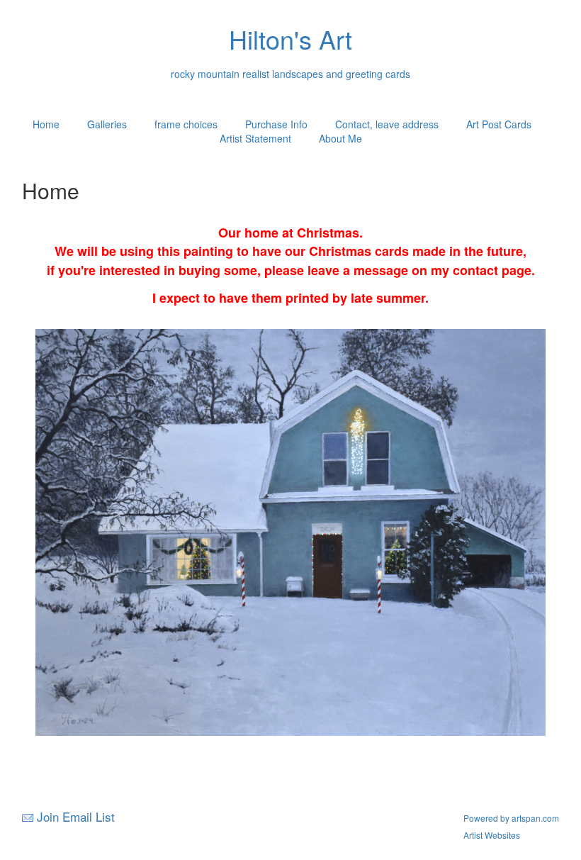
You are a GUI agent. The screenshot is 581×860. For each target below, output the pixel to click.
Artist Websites (491, 835)
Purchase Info (276, 124)
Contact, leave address (387, 124)
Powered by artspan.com (511, 818)
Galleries (107, 124)
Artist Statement (255, 138)
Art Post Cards (498, 124)
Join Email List (76, 816)
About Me (340, 138)
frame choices (186, 124)
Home (46, 124)
